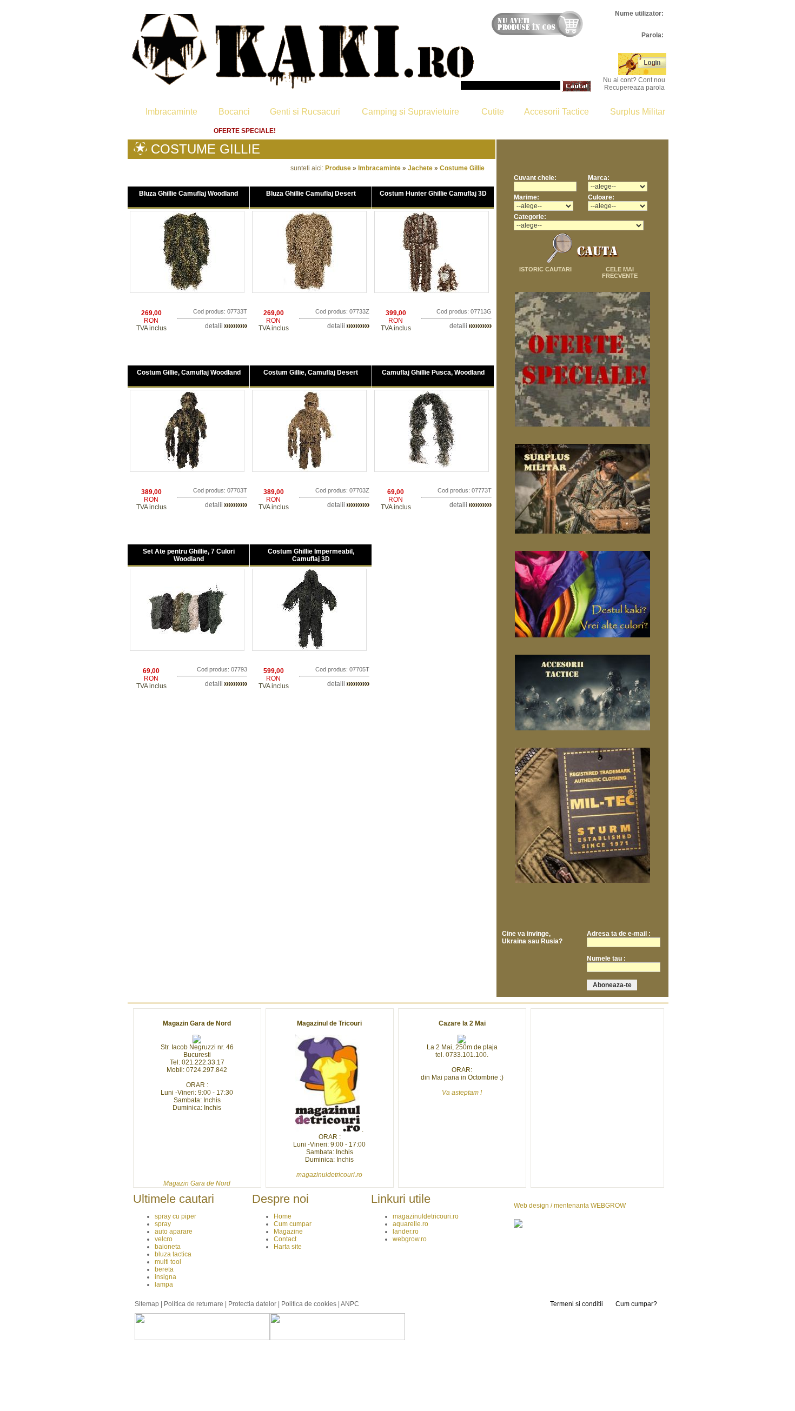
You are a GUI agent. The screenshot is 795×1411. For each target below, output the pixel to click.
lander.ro (406, 1231)
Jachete (420, 168)
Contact (455, 131)
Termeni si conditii (576, 1304)
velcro (164, 1239)
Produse (338, 168)
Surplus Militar (637, 111)
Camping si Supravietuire (410, 111)
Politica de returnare (534, 131)
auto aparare (174, 1231)
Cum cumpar (321, 131)
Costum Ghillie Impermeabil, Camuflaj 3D (311, 555)
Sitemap (147, 1304)
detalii (214, 326)
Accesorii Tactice (556, 111)
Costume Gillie (462, 168)
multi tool (168, 1262)
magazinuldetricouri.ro (426, 1216)
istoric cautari (545, 269)
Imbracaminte (171, 111)
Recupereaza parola (634, 87)
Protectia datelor (252, 1304)
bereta (164, 1269)
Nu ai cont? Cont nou (634, 80)
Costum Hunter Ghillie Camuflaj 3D (433, 193)
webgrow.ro (410, 1239)
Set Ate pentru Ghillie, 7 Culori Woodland (189, 555)
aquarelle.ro (410, 1224)
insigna (165, 1277)
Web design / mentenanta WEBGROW (570, 1205)
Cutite (492, 111)
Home (178, 131)
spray (163, 1224)
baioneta (168, 1246)
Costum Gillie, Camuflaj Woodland (189, 372)
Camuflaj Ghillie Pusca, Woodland (433, 372)
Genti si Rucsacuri (305, 111)
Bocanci (234, 111)
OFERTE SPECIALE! (245, 131)
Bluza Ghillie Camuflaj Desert (311, 193)
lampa (164, 1284)
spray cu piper (175, 1216)
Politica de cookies (308, 1304)
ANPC (350, 1304)
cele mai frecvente (620, 272)
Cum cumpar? (636, 1304)
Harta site (615, 131)
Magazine (392, 131)
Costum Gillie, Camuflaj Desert (310, 372)
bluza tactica (173, 1254)
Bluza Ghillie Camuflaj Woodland (188, 193)
